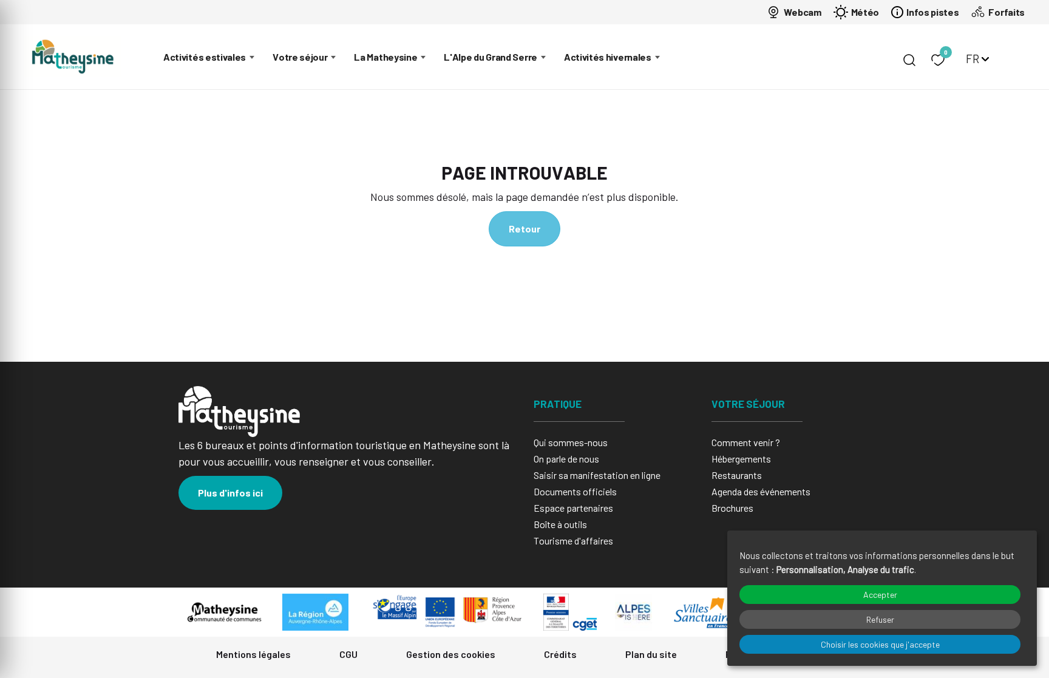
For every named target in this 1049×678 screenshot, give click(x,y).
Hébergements (741, 458)
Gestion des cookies (450, 654)
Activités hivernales (607, 57)
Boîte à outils (560, 524)
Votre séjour (300, 57)
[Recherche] (909, 60)
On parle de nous (566, 458)
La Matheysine (385, 57)
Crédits (560, 654)
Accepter (880, 594)
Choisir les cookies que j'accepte (880, 644)
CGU (348, 654)
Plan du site (651, 654)
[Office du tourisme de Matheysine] (72, 56)
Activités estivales (204, 57)
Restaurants (736, 475)
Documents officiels (575, 491)
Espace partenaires (573, 508)
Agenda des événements (760, 491)
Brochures (732, 508)
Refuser (880, 619)
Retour (524, 228)
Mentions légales (253, 654)
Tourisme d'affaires (573, 540)
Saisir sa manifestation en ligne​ (597, 475)
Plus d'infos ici (230, 492)
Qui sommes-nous (571, 442)
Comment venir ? (745, 442)
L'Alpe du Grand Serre (490, 57)
